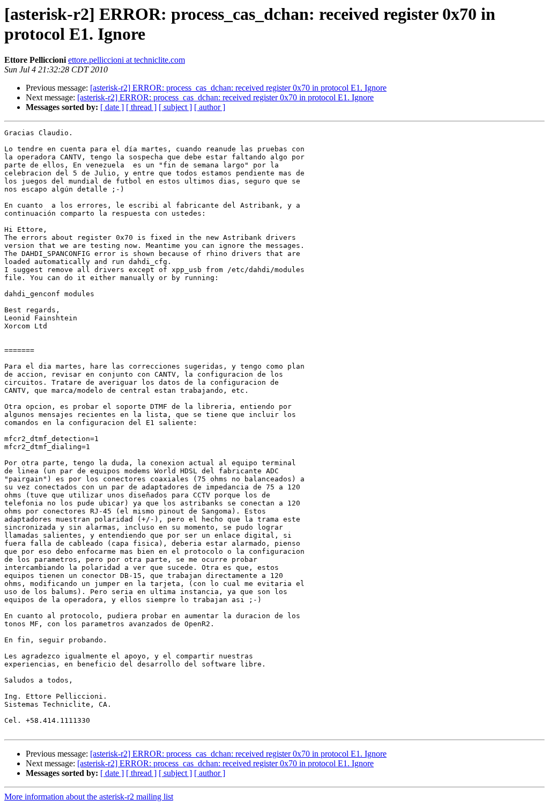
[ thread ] (141, 107)
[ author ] (209, 107)
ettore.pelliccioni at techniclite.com (126, 59)
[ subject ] (175, 107)
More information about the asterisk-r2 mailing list (88, 796)
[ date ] (112, 107)
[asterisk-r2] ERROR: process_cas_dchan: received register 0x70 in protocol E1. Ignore (238, 87)
